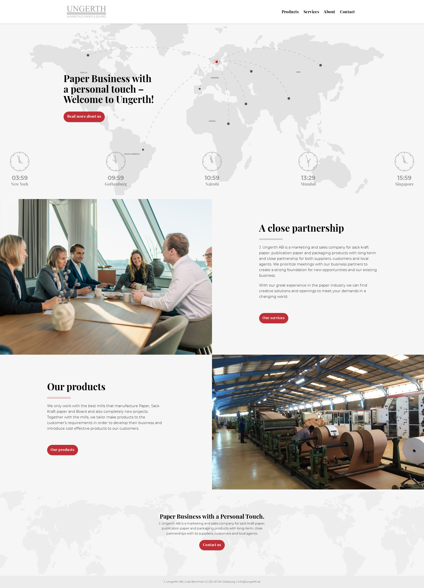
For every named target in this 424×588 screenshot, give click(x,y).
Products (290, 11)
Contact (347, 11)
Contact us (212, 544)
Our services (274, 317)
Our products (62, 449)
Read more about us (84, 116)
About (329, 11)
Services (311, 11)
